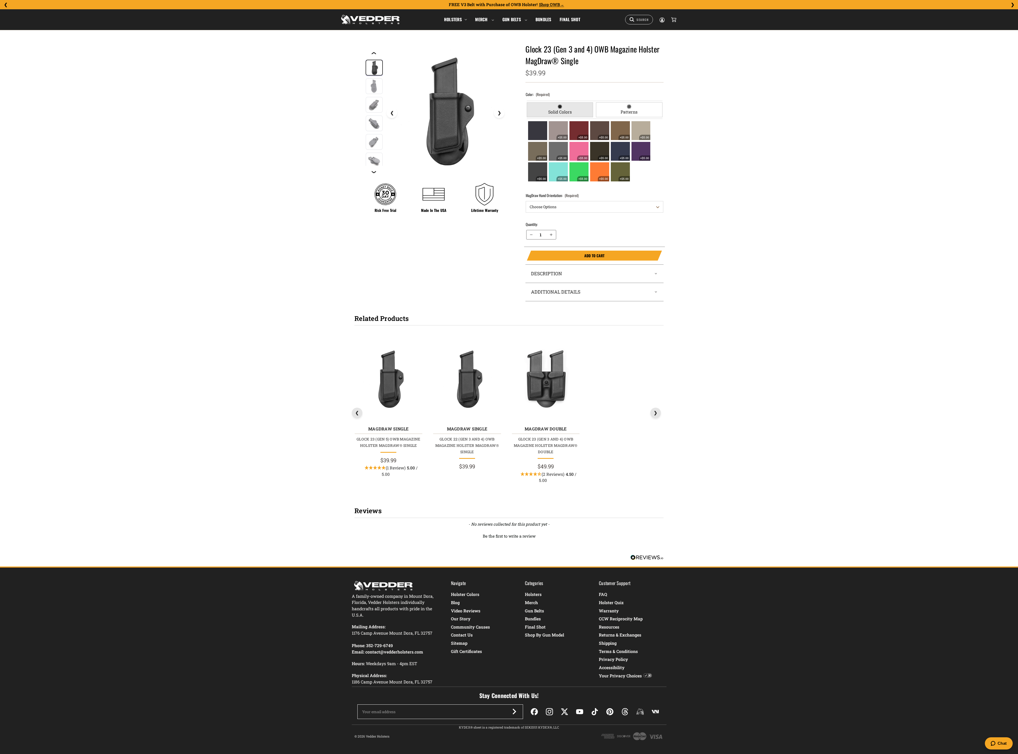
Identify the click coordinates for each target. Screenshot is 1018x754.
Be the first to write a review (509, 536)
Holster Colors (465, 594)
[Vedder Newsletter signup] (514, 711)
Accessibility (612, 667)
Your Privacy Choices (620, 675)
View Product (388, 379)
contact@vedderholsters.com (394, 652)
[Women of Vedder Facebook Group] (640, 711)
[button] (509, 535)
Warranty (609, 610)
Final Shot (570, 19)
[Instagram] (549, 711)
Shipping (608, 643)
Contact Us (462, 635)
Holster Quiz (611, 602)
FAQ (603, 594)
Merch (482, 19)
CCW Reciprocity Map (621, 618)
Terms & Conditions (618, 651)
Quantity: (532, 224)
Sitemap (459, 643)
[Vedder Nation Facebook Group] (655, 711)
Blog (455, 602)
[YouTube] (579, 711)
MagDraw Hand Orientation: (552, 195)
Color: (538, 94)
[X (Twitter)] (564, 711)
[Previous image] (392, 112)
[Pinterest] (610, 711)
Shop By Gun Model (544, 635)
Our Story (461, 618)
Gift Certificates (466, 651)
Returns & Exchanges (620, 635)
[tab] (560, 109)
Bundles (543, 19)
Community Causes (470, 627)
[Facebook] (534, 711)
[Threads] (625, 711)
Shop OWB (549, 4)
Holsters (453, 19)
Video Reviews (465, 610)
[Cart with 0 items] (673, 20)
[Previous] (5, 4)
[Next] (1012, 4)
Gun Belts (512, 19)
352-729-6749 (379, 645)
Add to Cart (565, 256)
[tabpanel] (594, 151)
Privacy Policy (613, 659)
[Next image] (499, 112)
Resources (609, 627)
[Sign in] (662, 20)
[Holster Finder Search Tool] (639, 19)
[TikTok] (594, 711)
